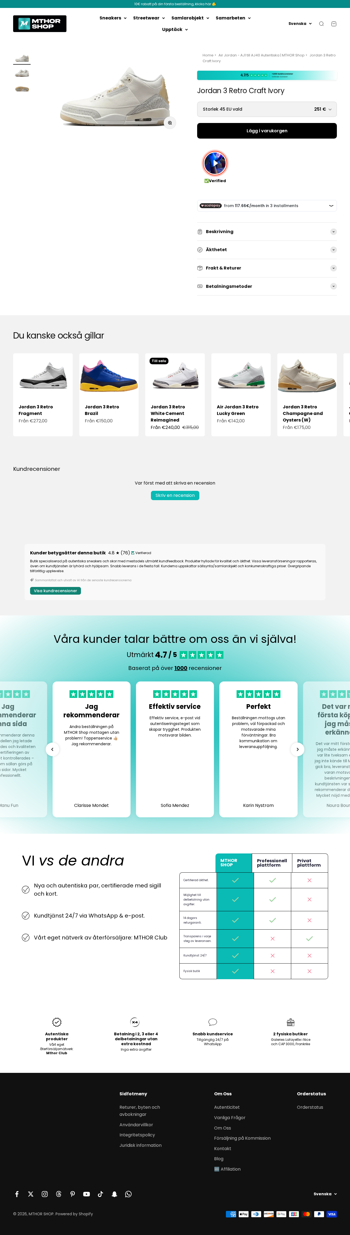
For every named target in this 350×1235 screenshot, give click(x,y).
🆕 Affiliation (227, 1169)
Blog (218, 1159)
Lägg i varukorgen (267, 131)
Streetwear (146, 18)
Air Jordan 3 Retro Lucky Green (238, 410)
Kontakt (222, 1148)
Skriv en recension (175, 495)
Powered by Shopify (74, 1214)
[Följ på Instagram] (44, 1194)
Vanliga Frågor (230, 1117)
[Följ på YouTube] (86, 1194)
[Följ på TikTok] (100, 1194)
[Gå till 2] (22, 73)
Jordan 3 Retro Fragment (36, 410)
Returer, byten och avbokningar (139, 1110)
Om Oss (222, 1128)
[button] (52, 749)
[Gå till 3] (22, 88)
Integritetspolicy (137, 1135)
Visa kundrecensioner (55, 591)
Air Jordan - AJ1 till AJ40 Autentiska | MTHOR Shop (261, 55)
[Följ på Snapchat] (114, 1194)
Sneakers (110, 18)
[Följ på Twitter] (30, 1194)
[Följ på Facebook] (17, 1194)
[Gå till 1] (22, 59)
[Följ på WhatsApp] (128, 1194)
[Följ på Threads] (58, 1194)
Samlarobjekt (187, 18)
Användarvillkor (136, 1125)
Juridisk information (140, 1145)
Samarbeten (230, 18)
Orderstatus (310, 1107)
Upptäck (172, 29)
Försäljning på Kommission (242, 1138)
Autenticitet (227, 1107)
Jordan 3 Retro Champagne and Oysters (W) (303, 413)
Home (208, 55)
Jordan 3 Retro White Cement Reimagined (168, 413)
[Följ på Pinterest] (72, 1194)
